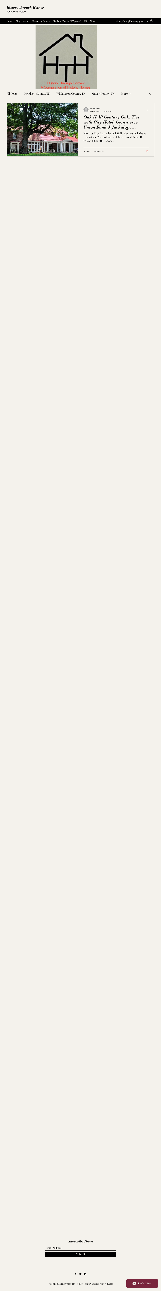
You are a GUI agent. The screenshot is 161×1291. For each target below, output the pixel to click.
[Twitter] (80, 1273)
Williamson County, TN (70, 93)
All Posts (12, 93)
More (124, 93)
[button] (152, 21)
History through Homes (25, 7)
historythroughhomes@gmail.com (132, 21)
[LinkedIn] (85, 1273)
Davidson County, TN (37, 93)
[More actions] (148, 110)
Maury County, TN (103, 93)
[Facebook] (75, 1273)
